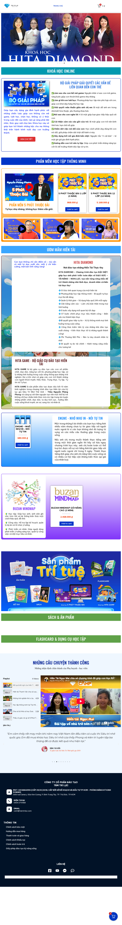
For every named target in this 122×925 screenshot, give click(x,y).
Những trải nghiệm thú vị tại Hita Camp (27, 698)
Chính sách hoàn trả (15, 844)
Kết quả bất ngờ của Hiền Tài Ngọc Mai (27, 685)
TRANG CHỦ (58, 6)
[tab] (21, 685)
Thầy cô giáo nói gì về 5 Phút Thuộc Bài (28, 718)
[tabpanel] (81, 701)
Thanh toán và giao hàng (17, 835)
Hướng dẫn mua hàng (15, 831)
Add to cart (72, 209)
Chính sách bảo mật (15, 827)
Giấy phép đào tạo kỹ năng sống (21, 848)
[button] (3, 37)
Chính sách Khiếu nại (15, 840)
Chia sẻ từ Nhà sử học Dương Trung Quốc (28, 711)
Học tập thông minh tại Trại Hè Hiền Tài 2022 (30, 705)
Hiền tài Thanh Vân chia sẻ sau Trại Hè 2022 (30, 692)
